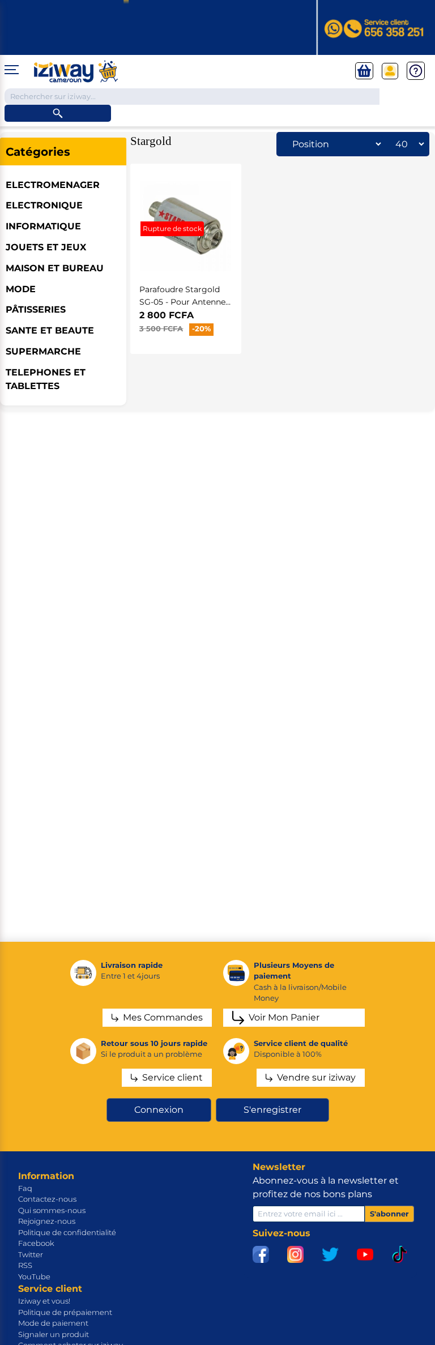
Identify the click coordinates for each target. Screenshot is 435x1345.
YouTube (34, 1276)
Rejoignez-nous (46, 1221)
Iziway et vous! (44, 1300)
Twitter (30, 1254)
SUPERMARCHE (43, 351)
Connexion (159, 1109)
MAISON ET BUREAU (55, 268)
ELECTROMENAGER (53, 185)
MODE (21, 289)
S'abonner (389, 1213)
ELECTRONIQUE (44, 205)
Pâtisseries (36, 309)
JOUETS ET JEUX (46, 247)
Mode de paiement (53, 1322)
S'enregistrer (272, 1109)
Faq (25, 1188)
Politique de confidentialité (67, 1232)
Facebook (36, 1243)
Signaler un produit (53, 1334)
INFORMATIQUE (43, 226)
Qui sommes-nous (52, 1210)
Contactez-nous (47, 1198)
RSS (25, 1265)
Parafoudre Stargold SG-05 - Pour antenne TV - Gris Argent (182, 301)
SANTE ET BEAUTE (50, 330)
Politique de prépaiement (65, 1312)
